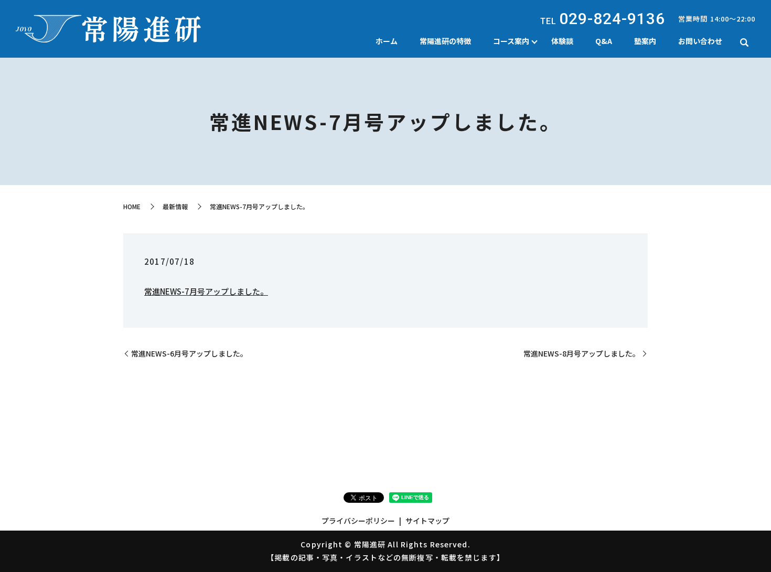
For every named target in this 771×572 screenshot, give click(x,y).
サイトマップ (427, 520)
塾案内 (645, 41)
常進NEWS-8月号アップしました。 (581, 354)
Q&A (603, 41)
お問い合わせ (700, 41)
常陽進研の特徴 (445, 41)
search (744, 42)
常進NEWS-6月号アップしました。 (189, 354)
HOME (132, 206)
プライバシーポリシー (358, 520)
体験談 (562, 41)
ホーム (387, 41)
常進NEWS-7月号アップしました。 (206, 291)
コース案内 (511, 41)
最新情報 (175, 206)
